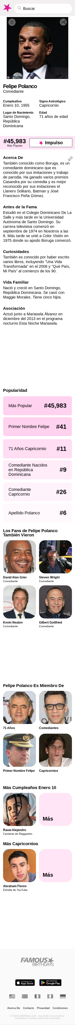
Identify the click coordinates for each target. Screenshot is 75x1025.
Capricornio (49, 105)
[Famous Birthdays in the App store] (25, 982)
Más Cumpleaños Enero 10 (29, 787)
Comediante (13, 91)
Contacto (28, 1008)
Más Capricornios (20, 843)
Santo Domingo (16, 116)
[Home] (37, 961)
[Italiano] (50, 996)
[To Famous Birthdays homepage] (7, 7)
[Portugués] (25, 996)
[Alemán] (63, 996)
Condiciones (60, 1008)
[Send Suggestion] (70, 159)
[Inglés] (12, 996)
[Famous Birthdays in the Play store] (50, 982)
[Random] (63, 22)
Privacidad (43, 1008)
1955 (25, 105)
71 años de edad (53, 116)
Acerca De (13, 1008)
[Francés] (37, 996)
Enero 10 (11, 105)
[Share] (12, 22)
